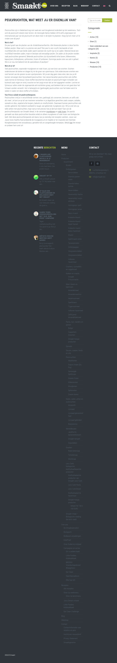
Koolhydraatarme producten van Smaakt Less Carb (75, 478)
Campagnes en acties (72, 548)
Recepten (66, 6)
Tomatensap (73, 455)
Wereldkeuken (71, 429)
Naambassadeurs (72, 576)
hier (71, 122)
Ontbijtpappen (73, 247)
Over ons (54, 6)
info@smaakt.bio (99, 177)
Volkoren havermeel (75, 310)
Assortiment (68, 162)
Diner (93, 41)
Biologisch (68, 532)
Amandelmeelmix (74, 294)
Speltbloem (72, 302)
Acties (94, 37)
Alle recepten (69, 588)
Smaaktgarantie (70, 642)
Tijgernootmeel (74, 306)
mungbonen (50, 111)
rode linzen (62, 111)
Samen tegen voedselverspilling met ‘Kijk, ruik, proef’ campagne (47, 215)
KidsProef (67, 540)
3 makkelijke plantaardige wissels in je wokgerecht (45, 157)
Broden (68, 165)
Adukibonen (72, 360)
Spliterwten (72, 390)
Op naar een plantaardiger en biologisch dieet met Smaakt (47, 194)
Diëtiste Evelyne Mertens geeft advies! (46, 238)
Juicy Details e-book (71, 600)
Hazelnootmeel (74, 298)
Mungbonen (72, 386)
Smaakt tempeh (74, 439)
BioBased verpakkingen (72, 536)
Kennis (94, 58)
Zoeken (107, 20)
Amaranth (72, 405)
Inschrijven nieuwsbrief (72, 634)
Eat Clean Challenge (71, 611)
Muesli (70, 235)
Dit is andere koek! (73, 551)
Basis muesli (73, 213)
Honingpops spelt (74, 205)
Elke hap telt (70, 580)
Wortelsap (72, 459)
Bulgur (70, 328)
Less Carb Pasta (74, 485)
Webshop (85, 6)
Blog (75, 6)
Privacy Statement (70, 638)
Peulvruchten (71, 357)
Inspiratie (95, 53)
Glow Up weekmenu (71, 592)
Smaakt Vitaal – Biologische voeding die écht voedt (73, 517)
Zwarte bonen (73, 394)
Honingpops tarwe (75, 209)
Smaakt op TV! (45, 176)
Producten (42, 6)
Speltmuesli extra (74, 239)
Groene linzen (73, 378)
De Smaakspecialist (71, 528)
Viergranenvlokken (75, 251)
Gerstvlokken (73, 172)
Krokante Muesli (74, 217)
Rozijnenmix (72, 424)
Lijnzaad (71, 409)
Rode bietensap (74, 451)
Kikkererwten (73, 382)
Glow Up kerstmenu (73, 596)
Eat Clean (69, 572)
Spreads (69, 346)
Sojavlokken (72, 443)
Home (31, 6)
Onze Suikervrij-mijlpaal (72, 544)
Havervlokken (73, 190)
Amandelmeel (73, 290)
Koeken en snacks (73, 273)
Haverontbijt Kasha (75, 194)
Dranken (69, 447)
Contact (96, 6)
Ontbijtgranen (71, 169)
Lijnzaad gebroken (75, 420)
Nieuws (94, 62)
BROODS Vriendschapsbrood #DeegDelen (73, 565)
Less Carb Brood (74, 489)
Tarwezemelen (73, 243)
